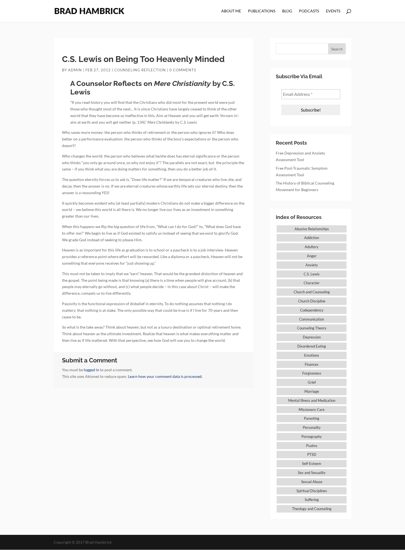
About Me (231, 11)
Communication (311, 319)
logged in (91, 369)
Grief (312, 382)
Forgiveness (311, 373)
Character (312, 283)
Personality (312, 427)
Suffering (312, 499)
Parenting (311, 418)
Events (333, 11)
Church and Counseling (312, 292)
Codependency (311, 310)
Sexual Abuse (311, 481)
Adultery (311, 247)
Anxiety (312, 265)
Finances (311, 364)
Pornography (311, 436)
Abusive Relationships (312, 229)
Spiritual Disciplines (311, 491)
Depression (312, 337)
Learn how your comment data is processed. (165, 376)
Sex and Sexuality (312, 472)
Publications (261, 11)
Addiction (311, 237)
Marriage (311, 391)
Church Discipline (311, 301)
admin (75, 70)
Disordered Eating (311, 346)
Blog (287, 11)
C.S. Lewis (312, 274)
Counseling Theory (311, 328)
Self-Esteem (311, 463)
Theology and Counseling (311, 508)
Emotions (311, 355)
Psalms (311, 445)
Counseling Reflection (140, 70)
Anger (312, 256)
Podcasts (309, 11)
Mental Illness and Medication (311, 400)
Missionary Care (312, 409)
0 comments (182, 70)
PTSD (311, 454)
